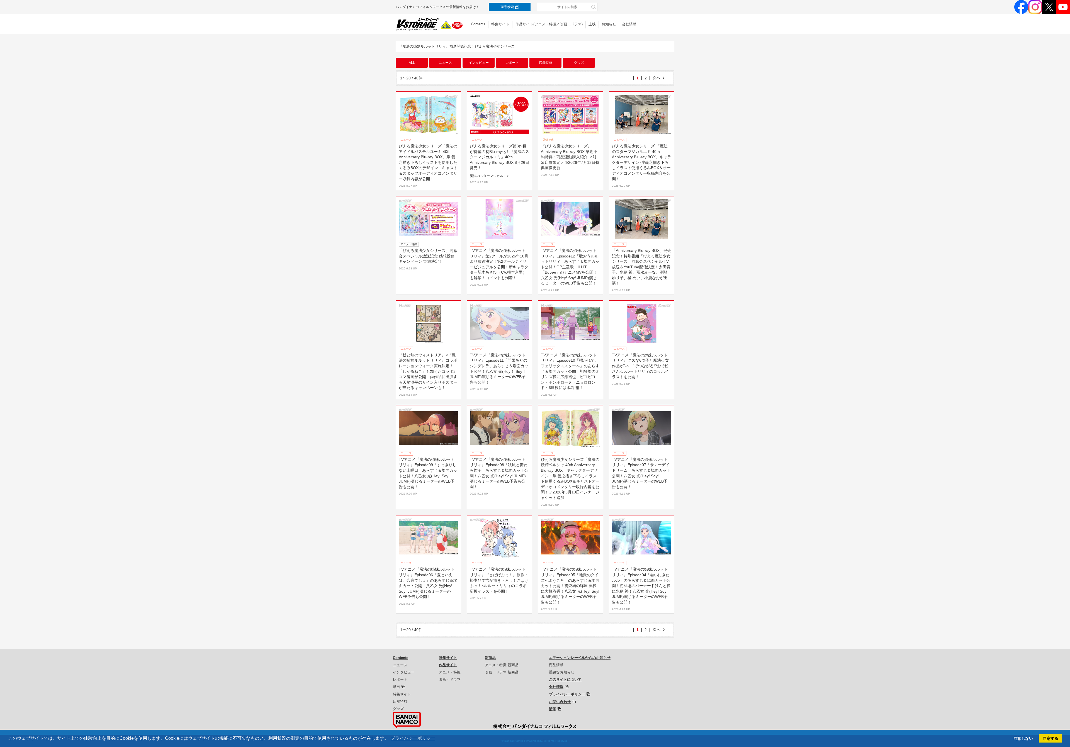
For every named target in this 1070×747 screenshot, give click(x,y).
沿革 (552, 709)
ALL (412, 63)
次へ (656, 78)
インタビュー (479, 63)
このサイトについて (565, 679)
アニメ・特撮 (545, 24)
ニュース (445, 63)
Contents (478, 24)
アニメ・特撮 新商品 (502, 665)
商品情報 (556, 665)
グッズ (579, 63)
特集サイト (500, 24)
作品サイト (448, 665)
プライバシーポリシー (567, 694)
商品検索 (507, 7)
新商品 (490, 658)
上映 (592, 24)
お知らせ (609, 24)
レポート (512, 63)
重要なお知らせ (561, 672)
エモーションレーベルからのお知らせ (580, 658)
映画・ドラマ (571, 24)
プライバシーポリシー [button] (413, 738)
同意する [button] (1050, 738)
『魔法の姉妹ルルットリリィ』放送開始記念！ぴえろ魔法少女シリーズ (457, 46)
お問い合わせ (560, 702)
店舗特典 (545, 63)
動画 (396, 687)
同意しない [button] (1023, 738)
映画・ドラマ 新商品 (502, 672)
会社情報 (629, 24)
